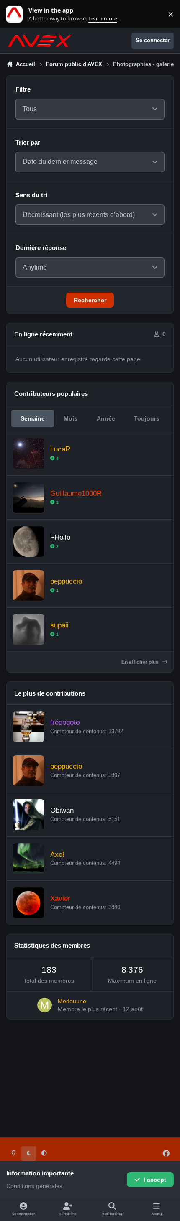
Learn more (16, 14)
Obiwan (62, 810)
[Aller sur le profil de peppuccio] (28, 585)
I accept (155, 1179)
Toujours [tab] (146, 418)
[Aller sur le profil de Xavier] (28, 902)
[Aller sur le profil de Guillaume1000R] (28, 497)
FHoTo (60, 537)
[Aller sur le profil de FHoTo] (28, 541)
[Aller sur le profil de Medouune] (44, 1005)
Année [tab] (106, 418)
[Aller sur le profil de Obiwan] (28, 814)
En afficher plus (140, 662)
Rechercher (90, 300)
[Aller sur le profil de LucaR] (28, 453)
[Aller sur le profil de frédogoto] (28, 726)
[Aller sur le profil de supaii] (28, 629)
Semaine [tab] (33, 418)
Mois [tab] (70, 418)
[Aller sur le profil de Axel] (28, 858)
